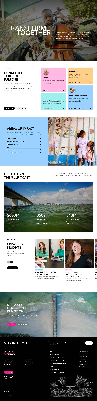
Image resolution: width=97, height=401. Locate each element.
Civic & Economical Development (17, 141)
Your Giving (54, 354)
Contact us (8, 372)
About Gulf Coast (57, 372)
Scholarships (55, 369)
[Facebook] (4, 391)
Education (11, 147)
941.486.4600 (7, 364)
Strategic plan (8, 108)
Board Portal (82, 359)
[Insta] (6, 391)
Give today (10, 324)
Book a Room (82, 364)
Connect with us (20, 108)
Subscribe (88, 343)
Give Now (81, 354)
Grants (52, 366)
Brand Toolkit (82, 361)
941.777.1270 (28, 364)
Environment (12, 149)
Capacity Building (57, 360)
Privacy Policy (6, 395)
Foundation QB (20, 395)
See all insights (11, 267)
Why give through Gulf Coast (63, 42)
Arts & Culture (13, 138)
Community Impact (57, 357)
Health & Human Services (15, 152)
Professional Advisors (58, 363)
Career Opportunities (84, 367)
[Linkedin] (8, 391)
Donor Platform (83, 356)
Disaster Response (13, 144)
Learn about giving (22, 324)
